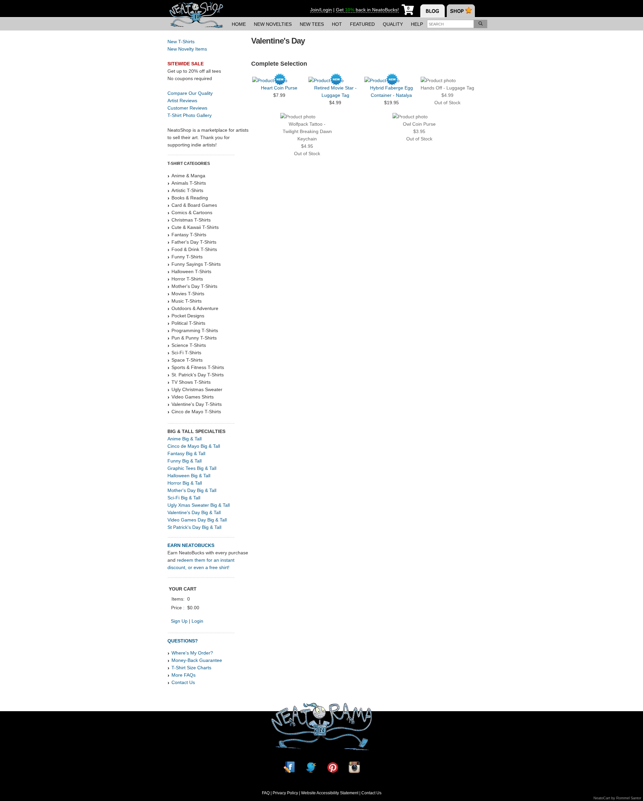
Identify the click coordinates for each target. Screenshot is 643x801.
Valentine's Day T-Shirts (196, 404)
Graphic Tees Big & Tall (191, 468)
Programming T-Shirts (194, 330)
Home (239, 24)
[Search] (480, 24)
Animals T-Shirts (188, 183)
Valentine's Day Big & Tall (194, 512)
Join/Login (321, 9)
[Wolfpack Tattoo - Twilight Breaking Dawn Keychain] (307, 116)
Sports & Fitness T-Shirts (197, 367)
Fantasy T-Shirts (188, 234)
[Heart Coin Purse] (279, 80)
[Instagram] (354, 767)
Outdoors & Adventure (194, 308)
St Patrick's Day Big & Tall (194, 527)
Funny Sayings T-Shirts (196, 264)
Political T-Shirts (188, 323)
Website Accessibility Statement (329, 793)
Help (417, 24)
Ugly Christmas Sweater (196, 389)
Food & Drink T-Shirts (194, 249)
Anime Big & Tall (184, 438)
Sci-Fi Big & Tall (183, 497)
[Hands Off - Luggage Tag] (448, 80)
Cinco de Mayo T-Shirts (196, 411)
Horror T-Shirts (187, 279)
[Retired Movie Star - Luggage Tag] (335, 80)
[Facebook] (289, 767)
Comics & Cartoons (191, 212)
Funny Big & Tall (184, 461)
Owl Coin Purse (419, 124)
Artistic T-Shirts (187, 190)
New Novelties (273, 24)
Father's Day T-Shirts (193, 242)
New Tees (312, 24)
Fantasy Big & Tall (186, 453)
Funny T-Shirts (187, 256)
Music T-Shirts (186, 301)
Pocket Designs (187, 315)
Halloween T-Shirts (191, 271)
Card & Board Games (194, 205)
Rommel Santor (628, 798)
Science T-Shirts (188, 345)
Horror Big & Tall (184, 483)
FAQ (266, 793)
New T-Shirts (181, 41)
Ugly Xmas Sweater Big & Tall (198, 505)
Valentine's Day (278, 40)
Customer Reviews (187, 108)
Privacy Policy (285, 793)
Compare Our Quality (190, 93)
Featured (362, 24)
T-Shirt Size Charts (191, 667)
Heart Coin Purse (279, 87)
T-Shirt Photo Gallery (189, 115)
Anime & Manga (188, 175)
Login (197, 621)
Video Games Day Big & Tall (197, 519)
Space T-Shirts (187, 360)
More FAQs (183, 675)
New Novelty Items (187, 49)
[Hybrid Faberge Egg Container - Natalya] (391, 80)
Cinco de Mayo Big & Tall (193, 446)
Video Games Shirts (192, 396)
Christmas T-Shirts (191, 220)
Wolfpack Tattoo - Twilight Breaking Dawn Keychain (307, 131)
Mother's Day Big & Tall (191, 490)
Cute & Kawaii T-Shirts (195, 227)
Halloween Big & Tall (188, 475)
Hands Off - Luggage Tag (447, 87)
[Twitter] (310, 767)
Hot (337, 24)
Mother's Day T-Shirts (194, 286)
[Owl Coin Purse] (419, 116)
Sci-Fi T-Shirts (186, 352)
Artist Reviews (182, 100)
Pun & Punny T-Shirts (194, 338)
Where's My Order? (192, 653)
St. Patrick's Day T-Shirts (197, 374)
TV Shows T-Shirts (191, 382)
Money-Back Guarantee (196, 660)
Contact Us (183, 682)
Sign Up (179, 621)
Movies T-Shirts (187, 293)
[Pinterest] (332, 767)
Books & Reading (189, 197)
